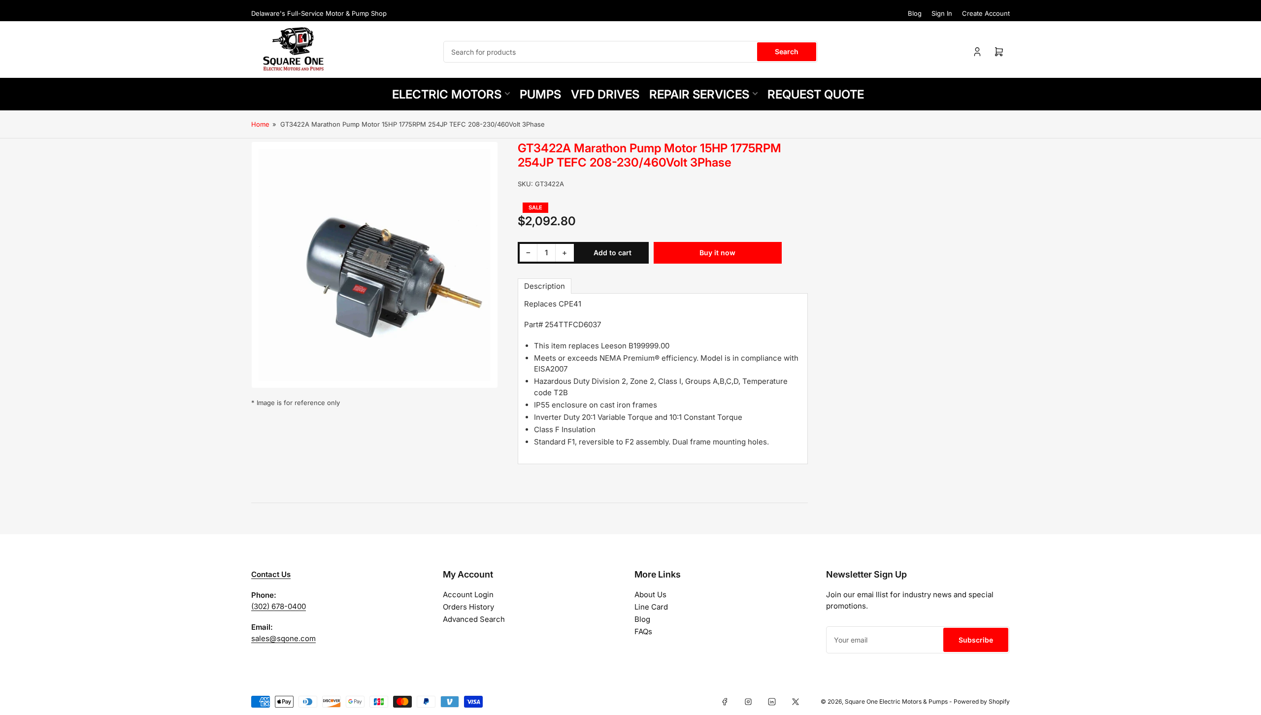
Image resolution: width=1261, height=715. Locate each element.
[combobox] (630, 52)
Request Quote (815, 94)
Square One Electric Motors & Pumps (896, 701)
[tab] (544, 286)
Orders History (468, 607)
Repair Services (699, 94)
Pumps (540, 94)
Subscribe (976, 640)
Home (260, 124)
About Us (650, 594)
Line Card (651, 607)
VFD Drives (605, 94)
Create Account (986, 13)
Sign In (941, 13)
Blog (915, 13)
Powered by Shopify (982, 701)
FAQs (643, 631)
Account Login (468, 594)
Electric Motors (446, 94)
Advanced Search (474, 619)
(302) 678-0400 (278, 606)
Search (786, 51)
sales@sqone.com (283, 638)
